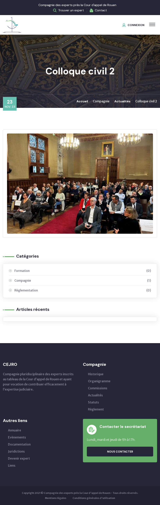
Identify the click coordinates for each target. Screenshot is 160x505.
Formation (82, 271)
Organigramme (99, 381)
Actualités (122, 101)
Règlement (96, 409)
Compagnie (82, 280)
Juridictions (16, 451)
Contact (101, 10)
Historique (95, 374)
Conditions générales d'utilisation (94, 498)
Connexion (136, 25)
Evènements (17, 437)
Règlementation (82, 290)
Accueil (82, 101)
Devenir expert (19, 458)
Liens (11, 465)
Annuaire (14, 430)
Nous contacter (120, 451)
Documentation (19, 444)
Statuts (93, 402)
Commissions (97, 388)
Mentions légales (55, 498)
